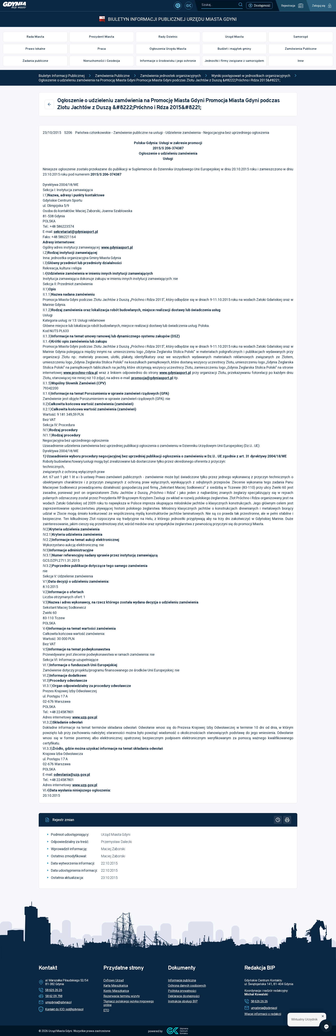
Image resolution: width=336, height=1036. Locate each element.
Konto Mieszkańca (116, 991)
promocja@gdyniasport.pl (152, 378)
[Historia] (278, 820)
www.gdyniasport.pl (117, 247)
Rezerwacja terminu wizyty (121, 996)
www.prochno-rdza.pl (80, 373)
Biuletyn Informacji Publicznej (62, 76)
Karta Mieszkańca (115, 985)
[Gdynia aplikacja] (188, 6)
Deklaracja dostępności (184, 996)
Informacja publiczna (182, 980)
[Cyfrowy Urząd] (178, 6)
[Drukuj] (287, 820)
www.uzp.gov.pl (84, 717)
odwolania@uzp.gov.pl (72, 774)
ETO (106, 1010)
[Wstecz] (49, 104)
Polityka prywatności (182, 991)
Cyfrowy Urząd (113, 980)
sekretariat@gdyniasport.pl (76, 232)
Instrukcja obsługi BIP (183, 1001)
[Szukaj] (240, 4)
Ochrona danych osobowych (187, 985)
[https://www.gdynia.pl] (14, 6)
